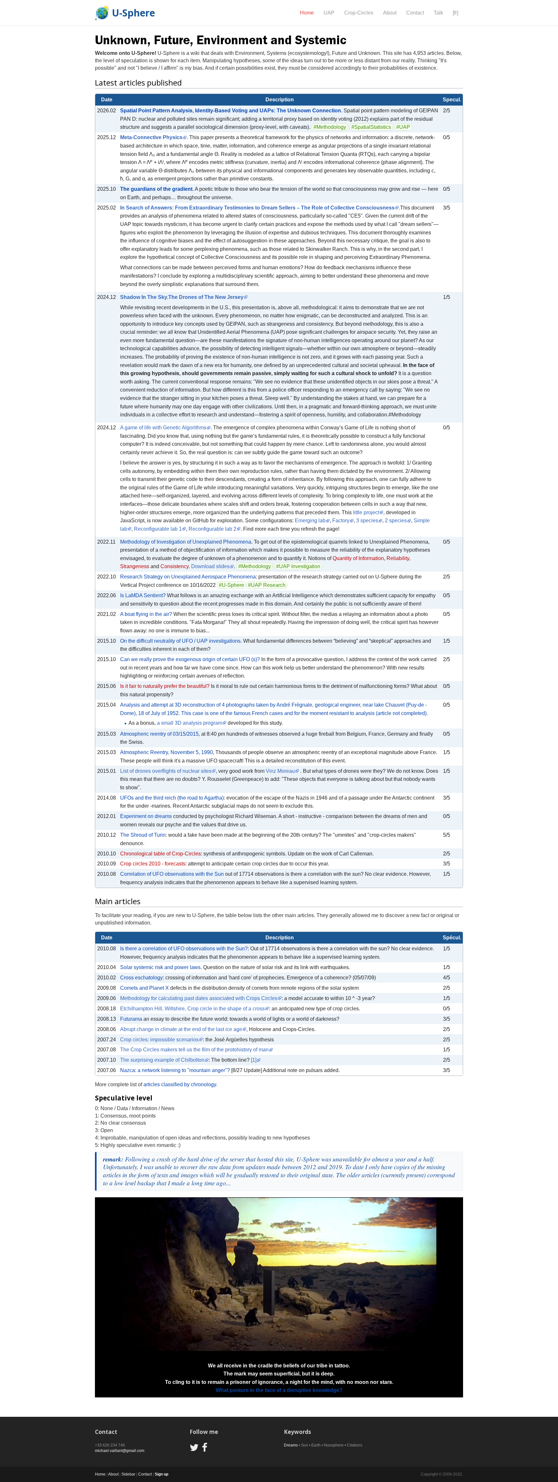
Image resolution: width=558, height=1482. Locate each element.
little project (366, 512)
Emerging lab (310, 520)
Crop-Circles (358, 12)
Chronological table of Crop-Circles (160, 853)
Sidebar (128, 1474)
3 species (367, 520)
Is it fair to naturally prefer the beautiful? (165, 686)
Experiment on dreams (146, 816)
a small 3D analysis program (189, 723)
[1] (253, 1060)
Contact (415, 12)
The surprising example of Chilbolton (162, 1060)
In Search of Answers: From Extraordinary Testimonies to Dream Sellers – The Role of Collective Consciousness (257, 207)
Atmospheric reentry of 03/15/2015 (159, 734)
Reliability (398, 558)
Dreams (291, 1445)
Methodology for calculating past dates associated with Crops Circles (198, 998)
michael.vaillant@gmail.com (119, 1450)
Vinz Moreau (280, 771)
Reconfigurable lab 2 (212, 529)
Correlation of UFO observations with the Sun (172, 874)
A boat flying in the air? (146, 614)
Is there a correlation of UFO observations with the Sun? (184, 948)
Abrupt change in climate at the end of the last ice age (181, 1029)
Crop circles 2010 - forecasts (152, 863)
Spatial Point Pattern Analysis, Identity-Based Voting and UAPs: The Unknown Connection (230, 110)
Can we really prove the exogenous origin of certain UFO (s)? (190, 659)
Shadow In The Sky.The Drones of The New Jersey (181, 297)
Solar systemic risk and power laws (160, 967)
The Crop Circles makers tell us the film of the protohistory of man (194, 1049)
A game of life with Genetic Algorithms (163, 427)
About (390, 12)
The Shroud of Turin (143, 835)
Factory (340, 520)
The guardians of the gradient (156, 189)
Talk (438, 12)
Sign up (161, 1474)
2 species (396, 520)
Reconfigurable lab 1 (158, 529)
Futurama (131, 1019)
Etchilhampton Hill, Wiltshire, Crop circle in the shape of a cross (192, 1008)
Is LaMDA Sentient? (143, 595)
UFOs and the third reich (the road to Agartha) (172, 798)
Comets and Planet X (144, 988)
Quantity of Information (358, 558)
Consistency (174, 566)
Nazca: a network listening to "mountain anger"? (175, 1070)
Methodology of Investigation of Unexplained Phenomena (185, 542)
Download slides (210, 566)
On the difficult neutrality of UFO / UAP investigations (180, 641)
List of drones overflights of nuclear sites (166, 771)
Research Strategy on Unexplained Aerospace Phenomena (188, 576)
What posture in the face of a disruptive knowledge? (279, 1390)
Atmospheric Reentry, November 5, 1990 (166, 752)
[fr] (455, 12)
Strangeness (134, 566)
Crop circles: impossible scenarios (159, 1039)
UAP (329, 12)
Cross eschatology (141, 977)
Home (307, 12)
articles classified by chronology (179, 1084)
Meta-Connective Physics (151, 137)
